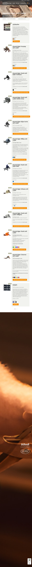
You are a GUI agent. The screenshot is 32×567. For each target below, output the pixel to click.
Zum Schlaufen (16, 41)
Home (3, 15)
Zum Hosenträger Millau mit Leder (19, 159)
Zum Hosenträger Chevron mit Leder (20, 279)
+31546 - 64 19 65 (23, 0)
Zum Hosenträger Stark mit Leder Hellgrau (21, 226)
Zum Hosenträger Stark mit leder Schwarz (21, 92)
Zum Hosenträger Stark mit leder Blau (20, 183)
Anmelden (28, 0)
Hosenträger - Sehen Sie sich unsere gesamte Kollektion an (9, 15)
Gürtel (14, 3)
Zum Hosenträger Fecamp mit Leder (20, 68)
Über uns (17, 3)
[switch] (29, 563)
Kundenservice (23, 3)
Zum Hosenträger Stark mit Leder (19, 249)
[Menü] (30, 558)
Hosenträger (9, 3)
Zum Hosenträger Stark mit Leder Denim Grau (21, 116)
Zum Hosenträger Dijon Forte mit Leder (20, 133)
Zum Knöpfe (16, 304)
